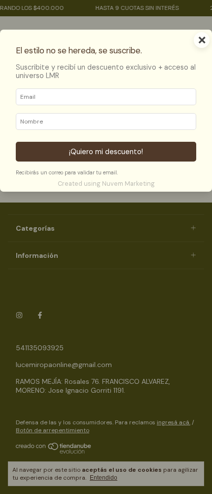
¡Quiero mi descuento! (106, 151)
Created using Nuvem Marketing (106, 183)
